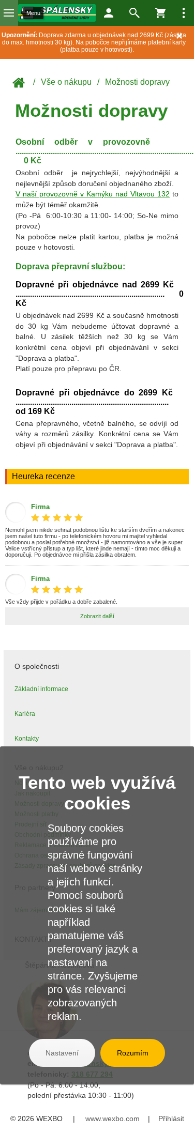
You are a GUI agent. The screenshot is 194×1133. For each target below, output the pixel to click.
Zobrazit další (97, 616)
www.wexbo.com (112, 1118)
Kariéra (24, 713)
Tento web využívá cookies (97, 792)
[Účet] (109, 13)
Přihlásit (171, 1118)
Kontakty (26, 738)
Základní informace (41, 689)
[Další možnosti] (183, 13)
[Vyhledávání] (134, 13)
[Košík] (160, 13)
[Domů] (57, 13)
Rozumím (132, 1053)
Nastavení (62, 1053)
